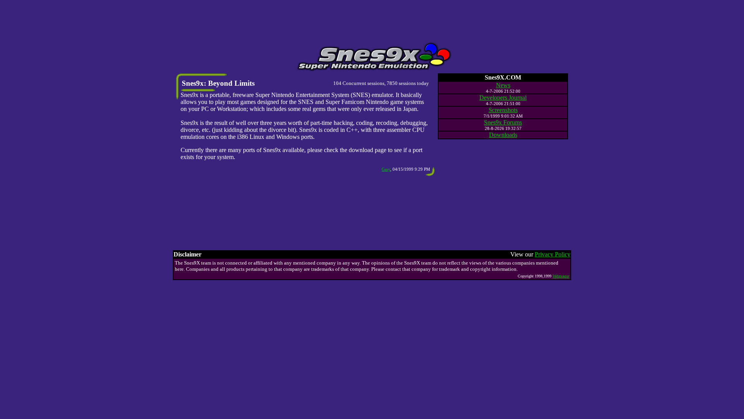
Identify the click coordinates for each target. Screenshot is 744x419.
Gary (386, 169)
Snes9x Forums (503, 122)
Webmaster (561, 276)
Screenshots (503, 110)
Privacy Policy (552, 254)
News (503, 85)
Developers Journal (503, 97)
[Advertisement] (372, 20)
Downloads (503, 135)
